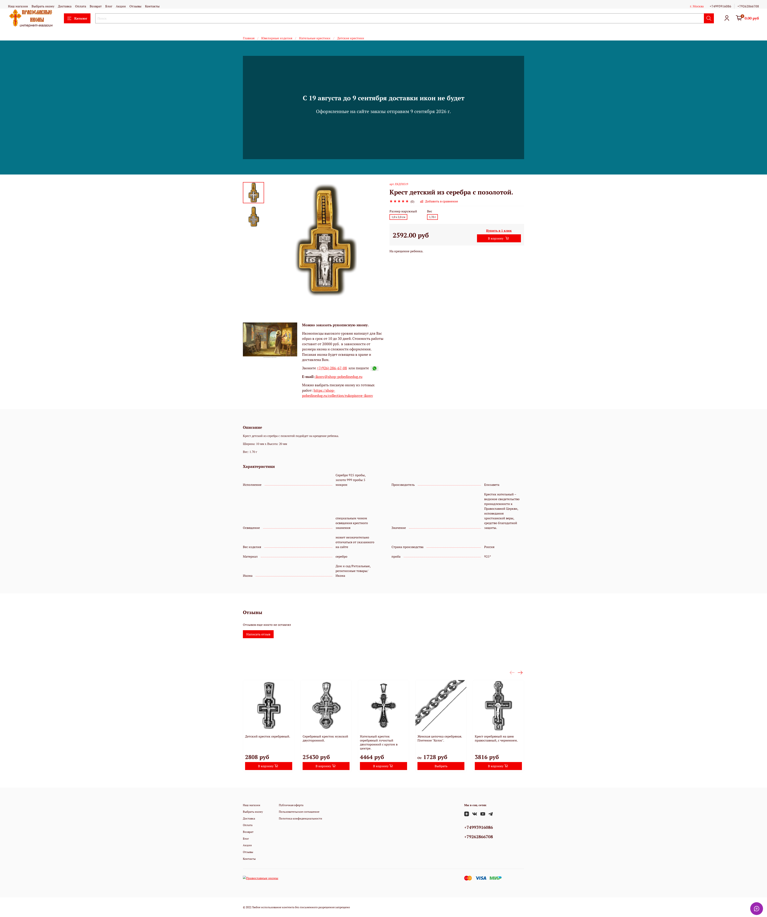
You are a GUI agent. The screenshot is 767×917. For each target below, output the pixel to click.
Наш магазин (18, 6)
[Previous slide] (274, 241)
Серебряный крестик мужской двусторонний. (325, 738)
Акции (121, 6)
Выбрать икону (43, 6)
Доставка (65, 6)
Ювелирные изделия (276, 38)
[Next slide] (375, 241)
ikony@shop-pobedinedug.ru (338, 376)
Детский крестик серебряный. (267, 736)
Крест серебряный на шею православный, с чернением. (496, 738)
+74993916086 (720, 6)
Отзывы (135, 6)
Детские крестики (350, 38)
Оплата (80, 6)
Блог (108, 6)
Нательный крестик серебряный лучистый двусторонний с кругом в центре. (378, 742)
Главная (248, 38)
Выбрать (441, 766)
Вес (429, 211)
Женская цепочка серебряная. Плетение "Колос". (439, 738)
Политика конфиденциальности (300, 818)
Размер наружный (403, 211)
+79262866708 (748, 6)
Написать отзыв (258, 634)
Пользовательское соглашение (299, 811)
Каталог (80, 18)
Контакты (152, 6)
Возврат (96, 6)
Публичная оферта (291, 805)
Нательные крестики (314, 38)
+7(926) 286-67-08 (332, 368)
